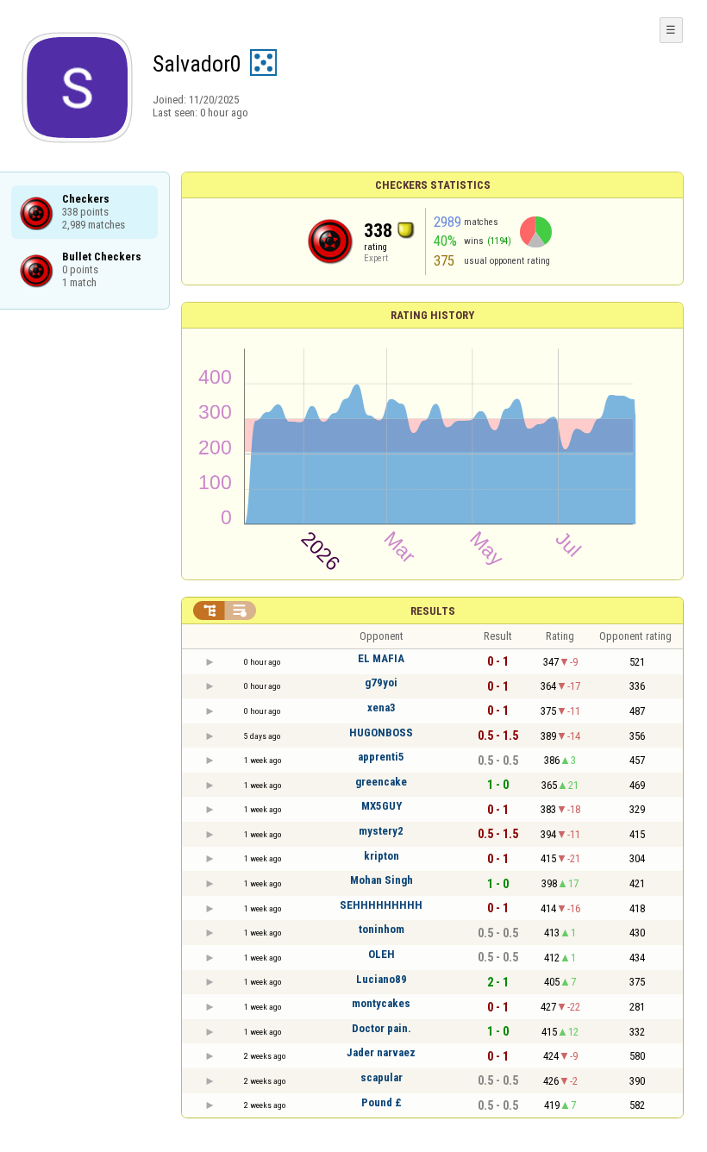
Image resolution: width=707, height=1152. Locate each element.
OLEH (381, 954)
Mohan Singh (381, 879)
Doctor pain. (381, 1028)
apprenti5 (381, 756)
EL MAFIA (381, 658)
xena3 (381, 707)
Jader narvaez (381, 1052)
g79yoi (381, 682)
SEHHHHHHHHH (381, 904)
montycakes (381, 1003)
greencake (381, 781)
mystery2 (381, 830)
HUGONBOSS (381, 732)
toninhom (381, 929)
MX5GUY (381, 805)
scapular (381, 1077)
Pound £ (381, 1102)
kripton (381, 855)
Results (432, 610)
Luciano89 (381, 979)
